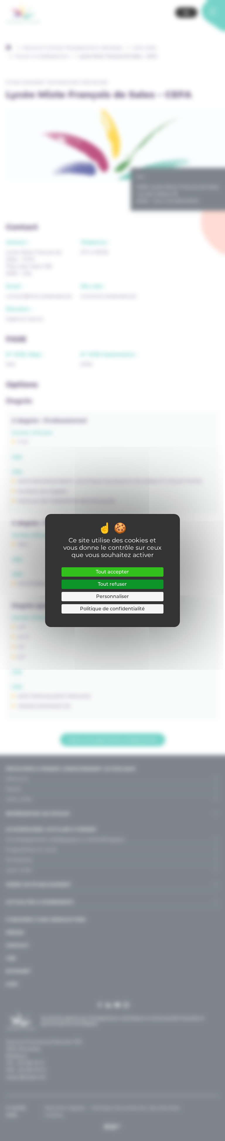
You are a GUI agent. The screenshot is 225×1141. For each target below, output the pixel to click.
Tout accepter (112, 572)
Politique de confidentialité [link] (112, 609)
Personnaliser (112, 596)
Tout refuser (112, 584)
